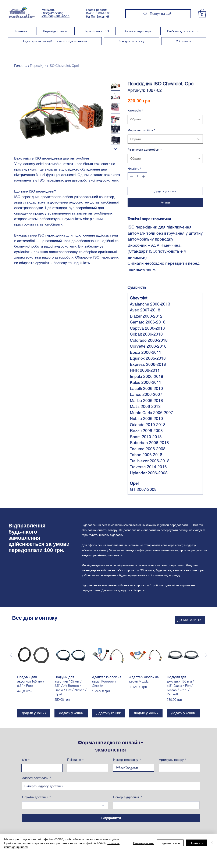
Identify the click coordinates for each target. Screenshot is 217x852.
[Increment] (143, 176)
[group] (108, 678)
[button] (202, 13)
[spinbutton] (137, 176)
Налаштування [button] (143, 843)
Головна (20, 65)
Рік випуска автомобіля (144, 149)
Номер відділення (126, 797)
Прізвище (74, 759)
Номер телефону (125, 759)
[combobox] (165, 119)
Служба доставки (35, 797)
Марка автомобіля (141, 130)
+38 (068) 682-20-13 (56, 16)
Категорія (135, 110)
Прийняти (196, 843)
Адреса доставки (35, 777)
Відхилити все (170, 843)
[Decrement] (131, 176)
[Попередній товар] (11, 655)
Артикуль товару (171, 759)
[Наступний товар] (206, 655)
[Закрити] (211, 843)
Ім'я (24, 759)
